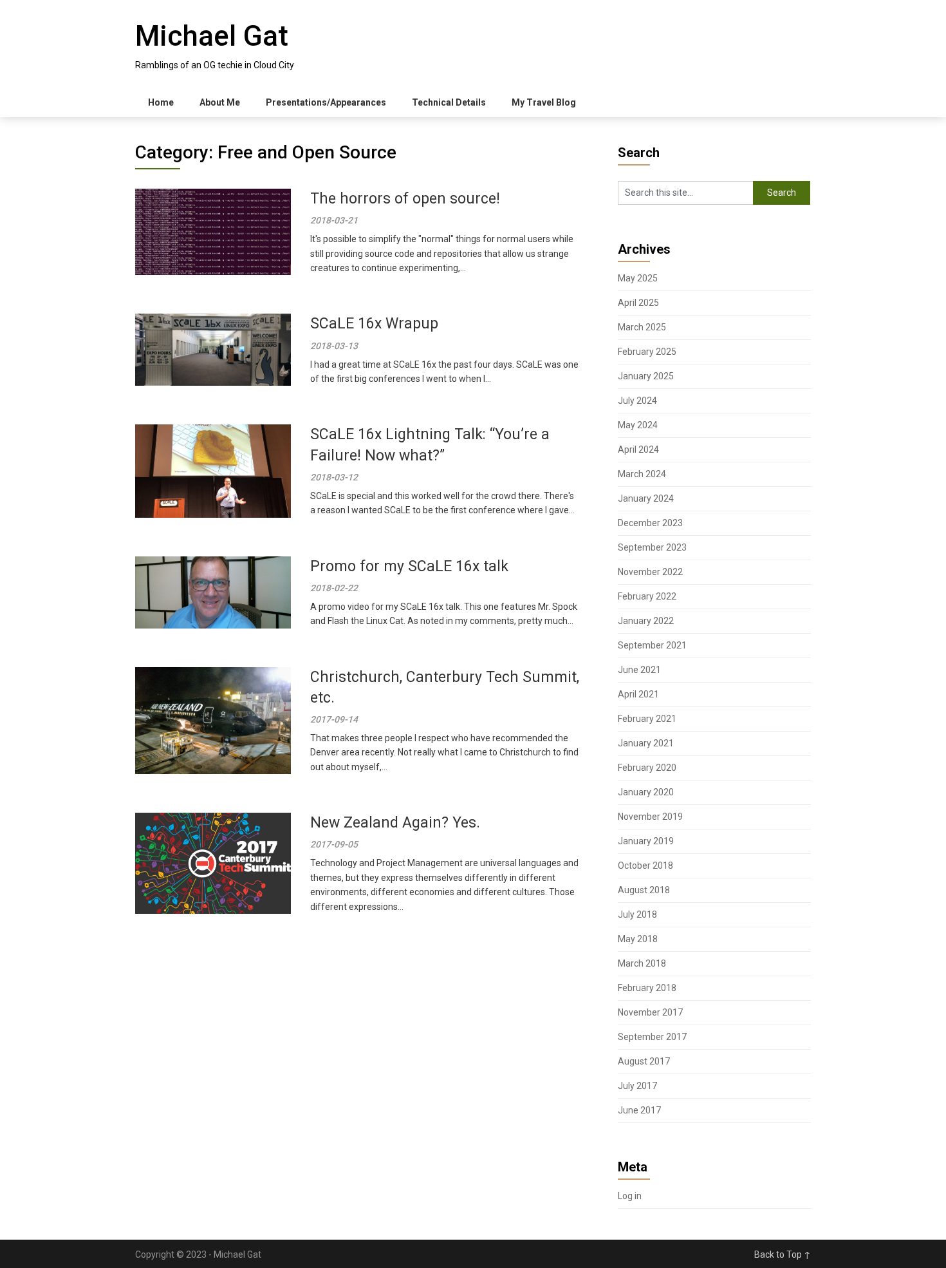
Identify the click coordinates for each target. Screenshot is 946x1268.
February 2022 (647, 596)
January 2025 (646, 376)
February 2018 (647, 988)
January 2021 (646, 743)
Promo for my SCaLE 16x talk (409, 566)
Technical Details (449, 102)
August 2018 (644, 890)
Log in (630, 1196)
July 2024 (637, 400)
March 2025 (642, 327)
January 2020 (646, 792)
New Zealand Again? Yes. (395, 822)
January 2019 (646, 841)
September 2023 (652, 547)
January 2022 (646, 621)
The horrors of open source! (405, 198)
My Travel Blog (544, 102)
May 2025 (638, 278)
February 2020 (647, 767)
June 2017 (639, 1110)
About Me (219, 102)
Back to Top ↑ (782, 1254)
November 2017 (650, 1012)
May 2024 (638, 425)
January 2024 (646, 498)
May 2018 (638, 939)
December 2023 (650, 523)
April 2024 (638, 449)
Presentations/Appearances (326, 102)
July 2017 (637, 1086)
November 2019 (650, 816)
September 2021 (652, 645)
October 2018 (645, 865)
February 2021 (647, 719)
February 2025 (647, 351)
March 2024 (642, 474)
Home (161, 102)
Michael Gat (211, 36)
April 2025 (638, 303)
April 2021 (638, 694)
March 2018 (642, 963)
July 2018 (637, 914)
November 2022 (650, 572)
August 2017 (644, 1061)
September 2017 (652, 1037)
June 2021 (639, 670)
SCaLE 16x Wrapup (374, 323)
